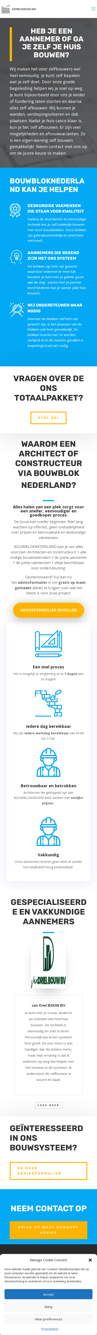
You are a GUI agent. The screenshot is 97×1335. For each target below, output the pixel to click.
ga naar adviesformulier (39, 1170)
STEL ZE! (48, 418)
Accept (48, 1294)
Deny (48, 1306)
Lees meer (49, 1105)
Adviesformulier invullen (48, 610)
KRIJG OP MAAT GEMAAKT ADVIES (48, 1229)
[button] (90, 1260)
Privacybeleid (49, 1329)
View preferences (48, 1319)
